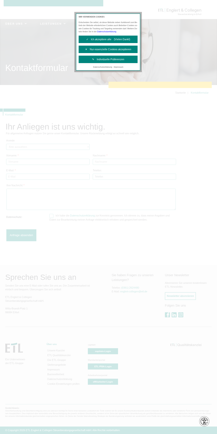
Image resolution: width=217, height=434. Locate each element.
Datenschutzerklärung (106, 32)
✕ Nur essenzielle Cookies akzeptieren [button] (108, 49)
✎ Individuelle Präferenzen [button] (108, 59)
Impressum (118, 67)
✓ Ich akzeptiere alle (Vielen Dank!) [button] (108, 39)
